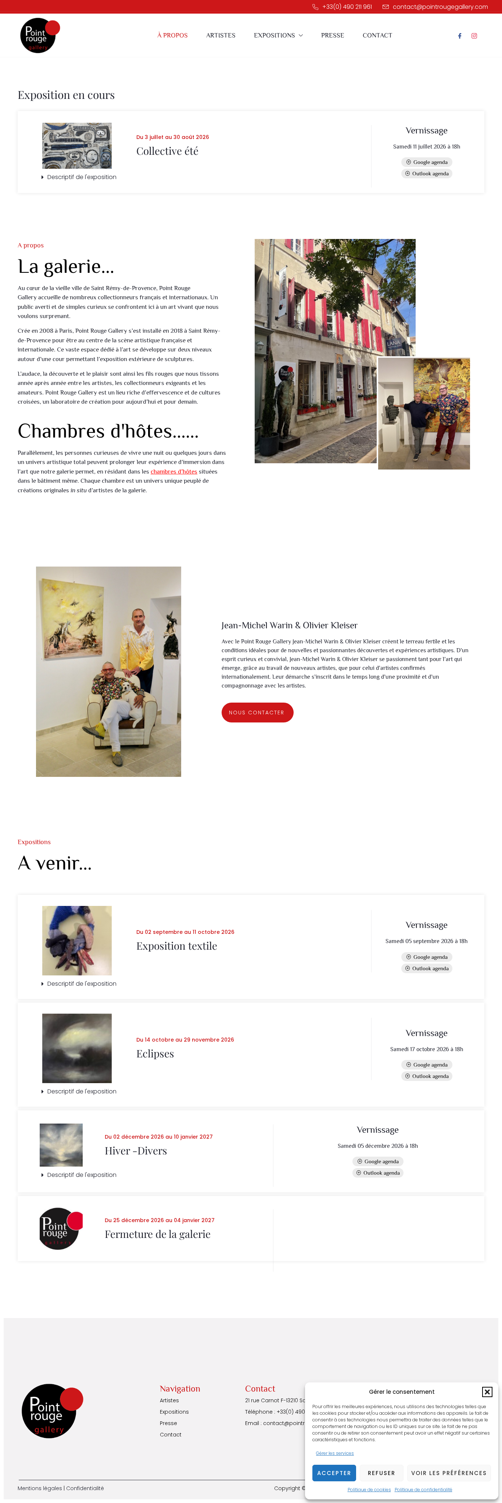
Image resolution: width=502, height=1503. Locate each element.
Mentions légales (40, 1488)
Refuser (381, 1473)
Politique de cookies (369, 1489)
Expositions (274, 35)
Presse (332, 35)
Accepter (334, 1473)
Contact (377, 35)
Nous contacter (256, 712)
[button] (487, 1392)
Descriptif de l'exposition (81, 177)
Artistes (221, 35)
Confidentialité (85, 1488)
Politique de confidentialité (423, 1489)
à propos (172, 35)
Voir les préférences (449, 1473)
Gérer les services (335, 1453)
